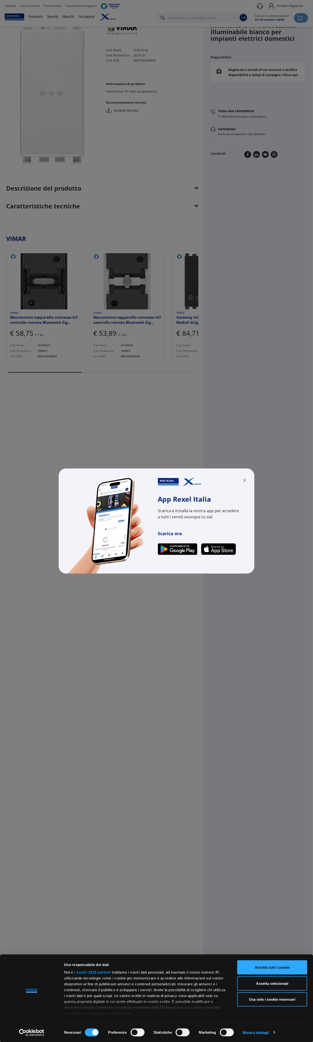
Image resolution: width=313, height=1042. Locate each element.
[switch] (138, 1032)
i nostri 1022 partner (92, 972)
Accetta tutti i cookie (272, 967)
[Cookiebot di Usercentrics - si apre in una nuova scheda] (31, 1032)
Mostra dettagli (256, 1032)
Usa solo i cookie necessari (272, 999)
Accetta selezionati (272, 983)
